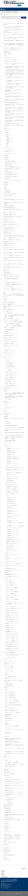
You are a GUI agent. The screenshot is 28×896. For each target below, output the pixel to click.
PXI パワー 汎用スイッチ (11, 503)
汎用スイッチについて (9, 706)
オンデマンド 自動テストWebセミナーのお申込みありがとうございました (13, 264)
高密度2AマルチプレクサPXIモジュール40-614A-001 (14, 419)
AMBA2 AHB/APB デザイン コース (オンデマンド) (14, 792)
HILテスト (7, 722)
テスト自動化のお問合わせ (9, 329)
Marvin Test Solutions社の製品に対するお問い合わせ (13, 235)
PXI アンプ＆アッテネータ (11, 474)
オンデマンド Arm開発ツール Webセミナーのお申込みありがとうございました (13, 253)
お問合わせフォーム (7, 270)
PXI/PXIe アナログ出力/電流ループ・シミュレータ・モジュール (15, 470)
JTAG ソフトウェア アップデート (9, 842)
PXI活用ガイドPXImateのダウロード (10, 243)
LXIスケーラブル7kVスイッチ (11, 606)
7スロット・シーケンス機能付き (12, 591)
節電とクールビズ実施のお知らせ (9, 302)
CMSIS (5, 188)
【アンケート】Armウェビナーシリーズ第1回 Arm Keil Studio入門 (13, 24)
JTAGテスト (5, 853)
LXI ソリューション (7, 578)
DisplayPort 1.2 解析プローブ (9, 335)
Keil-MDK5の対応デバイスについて (11, 163)
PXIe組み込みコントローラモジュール (13, 570)
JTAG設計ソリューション (9, 350)
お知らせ (5, 856)
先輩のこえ (7, 825)
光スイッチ (7, 734)
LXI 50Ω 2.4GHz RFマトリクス (11, 619)
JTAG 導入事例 (7, 387)
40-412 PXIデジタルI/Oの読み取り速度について (14, 704)
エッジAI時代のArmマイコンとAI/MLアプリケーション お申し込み (15, 81)
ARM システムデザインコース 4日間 (12, 783)
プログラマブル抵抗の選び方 (10, 697)
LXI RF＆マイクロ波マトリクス (10, 610)
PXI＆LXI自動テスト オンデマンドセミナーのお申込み (14, 754)
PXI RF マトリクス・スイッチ (11, 550)
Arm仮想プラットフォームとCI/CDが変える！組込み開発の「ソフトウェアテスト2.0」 (14, 100)
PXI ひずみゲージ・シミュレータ (12, 463)
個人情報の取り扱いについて (10, 810)
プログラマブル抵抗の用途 (10, 695)
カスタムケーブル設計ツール (10, 667)
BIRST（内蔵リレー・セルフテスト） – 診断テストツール (14, 681)
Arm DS (5, 170)
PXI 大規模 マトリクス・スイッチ (13, 520)
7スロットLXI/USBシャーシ (11, 589)
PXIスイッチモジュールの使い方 (11, 699)
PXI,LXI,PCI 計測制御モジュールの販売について (13, 836)
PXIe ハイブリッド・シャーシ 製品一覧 (13, 563)
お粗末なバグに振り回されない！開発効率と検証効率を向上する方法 (14, 118)
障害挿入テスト (8, 724)
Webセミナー (6, 55)
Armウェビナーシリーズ (9, 57)
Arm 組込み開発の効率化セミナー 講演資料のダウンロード (13, 41)
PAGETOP (24, 868)
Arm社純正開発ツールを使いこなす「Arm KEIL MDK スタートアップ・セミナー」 (14, 105)
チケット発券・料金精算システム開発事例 (12, 323)
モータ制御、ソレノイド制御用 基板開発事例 (12, 325)
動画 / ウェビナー (7, 128)
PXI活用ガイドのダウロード (8, 245)
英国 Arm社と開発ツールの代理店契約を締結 (12, 835)
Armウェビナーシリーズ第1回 (11, 59)
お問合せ (5, 829)
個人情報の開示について (9, 812)
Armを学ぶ (7, 130)
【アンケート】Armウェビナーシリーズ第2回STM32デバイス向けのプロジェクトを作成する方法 (13, 27)
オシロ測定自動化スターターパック (11, 576)
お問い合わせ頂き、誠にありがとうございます (12, 267)
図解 (7, 143)
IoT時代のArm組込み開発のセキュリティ (12, 102)
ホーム (2, 870)
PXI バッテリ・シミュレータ (11, 465)
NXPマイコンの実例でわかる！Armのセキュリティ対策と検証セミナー (14, 114)
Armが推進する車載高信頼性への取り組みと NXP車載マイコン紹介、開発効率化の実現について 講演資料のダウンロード (13, 45)
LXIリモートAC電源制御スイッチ (11, 652)
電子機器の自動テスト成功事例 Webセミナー (13, 741)
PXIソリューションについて (10, 691)
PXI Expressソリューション (10, 561)
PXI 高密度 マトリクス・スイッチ (13, 531)
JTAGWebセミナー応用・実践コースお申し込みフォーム (13, 210)
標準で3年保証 (7, 771)
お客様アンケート (6, 840)
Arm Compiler (6, 178)
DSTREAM (6, 184)
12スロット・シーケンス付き (11, 595)
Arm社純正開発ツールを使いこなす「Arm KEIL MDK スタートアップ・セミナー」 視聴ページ (14, 108)
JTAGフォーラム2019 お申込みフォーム (10, 224)
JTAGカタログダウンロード (8, 218)
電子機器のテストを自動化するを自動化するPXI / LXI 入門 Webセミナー (13, 739)
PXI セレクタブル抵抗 (10, 493)
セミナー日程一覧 (7, 801)
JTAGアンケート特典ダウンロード (9, 212)
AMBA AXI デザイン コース (10, 790)
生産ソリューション (8, 352)
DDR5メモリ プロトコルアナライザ (10, 337)
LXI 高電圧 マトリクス (10, 629)
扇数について (8, 134)
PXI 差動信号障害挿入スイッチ (12, 452)
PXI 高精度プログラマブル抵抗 (11, 486)
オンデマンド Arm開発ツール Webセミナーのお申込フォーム (13, 250)
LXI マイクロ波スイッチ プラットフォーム (13, 650)
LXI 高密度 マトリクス (10, 625)
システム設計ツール (7, 421)
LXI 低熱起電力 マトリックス (11, 631)
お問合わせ (6, 155)
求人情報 (5, 298)
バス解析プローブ (6, 331)
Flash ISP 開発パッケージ (10, 381)
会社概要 (2, 871)
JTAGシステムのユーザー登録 (8, 222)
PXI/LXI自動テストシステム (8, 414)
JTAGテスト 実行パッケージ (11, 375)
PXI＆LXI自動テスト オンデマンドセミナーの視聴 (14, 751)
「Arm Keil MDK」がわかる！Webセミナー (13, 123)
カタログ (6, 760)
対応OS (6, 674)
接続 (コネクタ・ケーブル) (9, 665)
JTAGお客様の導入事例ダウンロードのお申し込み (12, 216)
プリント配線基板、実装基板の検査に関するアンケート (13, 284)
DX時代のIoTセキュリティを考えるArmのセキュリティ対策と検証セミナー (14, 111)
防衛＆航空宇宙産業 (8, 718)
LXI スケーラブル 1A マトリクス (12, 635)
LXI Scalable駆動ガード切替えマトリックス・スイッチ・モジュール (15, 604)
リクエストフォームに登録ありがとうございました (12, 288)
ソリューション (7, 348)
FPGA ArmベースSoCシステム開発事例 (11, 320)
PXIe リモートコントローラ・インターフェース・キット (15, 566)
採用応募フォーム (8, 827)
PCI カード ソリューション (9, 661)
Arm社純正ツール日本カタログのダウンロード (11, 49)
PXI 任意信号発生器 (9, 480)
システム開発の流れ (7, 313)
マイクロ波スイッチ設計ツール (10, 657)
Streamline (6, 182)
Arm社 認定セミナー (7, 775)
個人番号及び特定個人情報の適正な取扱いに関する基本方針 (14, 815)
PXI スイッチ (8, 495)
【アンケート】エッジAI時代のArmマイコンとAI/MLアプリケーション (13, 35)
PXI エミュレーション (10, 446)
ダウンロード (6, 147)
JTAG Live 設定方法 (9, 364)
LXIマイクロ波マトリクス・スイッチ (12, 617)
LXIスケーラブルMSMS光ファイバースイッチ (14, 608)
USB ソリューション (8, 659)
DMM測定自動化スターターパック (11, 574)
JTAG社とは (6, 389)
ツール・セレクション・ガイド (10, 153)
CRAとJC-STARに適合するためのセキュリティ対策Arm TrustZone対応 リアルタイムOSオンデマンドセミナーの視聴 (15, 74)
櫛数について (8, 136)
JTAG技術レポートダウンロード (9, 230)
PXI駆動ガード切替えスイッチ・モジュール (14, 541)
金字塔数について (9, 138)
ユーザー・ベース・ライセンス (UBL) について (12, 180)
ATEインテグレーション (9, 368)
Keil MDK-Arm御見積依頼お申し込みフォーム (13, 166)
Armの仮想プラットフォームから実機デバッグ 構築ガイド (14, 126)
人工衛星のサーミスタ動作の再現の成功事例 (13, 435)
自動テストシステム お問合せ (9, 773)
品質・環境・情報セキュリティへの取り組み (12, 819)
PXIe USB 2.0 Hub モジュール (11, 568)
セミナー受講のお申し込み (9, 799)
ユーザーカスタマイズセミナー (10, 797)
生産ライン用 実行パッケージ (11, 383)
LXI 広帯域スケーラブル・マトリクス (12, 612)
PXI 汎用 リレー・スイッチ (11, 497)
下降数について (9, 141)
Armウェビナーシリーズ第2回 (11, 61)
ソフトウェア (7, 360)
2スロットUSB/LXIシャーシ (11, 582)
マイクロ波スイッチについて (10, 708)
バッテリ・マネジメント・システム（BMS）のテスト (14, 730)
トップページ (5, 280)
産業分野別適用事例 (7, 714)
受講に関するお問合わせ (8, 805)
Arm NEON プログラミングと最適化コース (13, 779)
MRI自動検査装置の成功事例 (10, 440)
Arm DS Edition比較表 (9, 172)
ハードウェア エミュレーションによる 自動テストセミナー (14, 749)
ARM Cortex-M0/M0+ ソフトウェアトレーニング (14, 781)
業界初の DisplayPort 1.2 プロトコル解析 (11, 838)
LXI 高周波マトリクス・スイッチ (12, 615)
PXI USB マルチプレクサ (10, 537)
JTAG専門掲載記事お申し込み (8, 228)
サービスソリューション (9, 354)
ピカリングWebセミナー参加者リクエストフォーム (12, 282)
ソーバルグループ (7, 831)
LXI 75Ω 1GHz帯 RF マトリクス (11, 621)
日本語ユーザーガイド (9, 151)
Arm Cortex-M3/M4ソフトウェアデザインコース (13, 788)
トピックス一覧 (6, 833)
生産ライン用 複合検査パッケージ (12, 385)
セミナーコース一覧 (7, 777)
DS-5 (5, 197)
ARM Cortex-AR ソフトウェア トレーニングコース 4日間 (14, 786)
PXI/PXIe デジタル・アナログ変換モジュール (14, 472)
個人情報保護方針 (7, 808)
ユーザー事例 (6, 423)
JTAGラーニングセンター (8, 226)
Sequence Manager (8, 683)
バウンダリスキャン (7, 346)
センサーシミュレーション (10, 727)
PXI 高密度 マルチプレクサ (12, 511)
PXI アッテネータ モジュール (12, 476)
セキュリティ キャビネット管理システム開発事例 (13, 321)
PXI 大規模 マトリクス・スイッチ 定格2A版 (16, 525)
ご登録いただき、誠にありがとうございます (11, 276)
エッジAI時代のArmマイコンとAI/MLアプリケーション (14, 78)
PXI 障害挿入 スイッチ (11, 454)
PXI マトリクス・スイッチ (11, 518)
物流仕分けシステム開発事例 (9, 327)
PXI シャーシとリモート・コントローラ (12, 554)
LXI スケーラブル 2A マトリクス (12, 637)
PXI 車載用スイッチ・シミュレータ (12, 448)
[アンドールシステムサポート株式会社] (14, 2)
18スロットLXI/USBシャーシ (11, 597)
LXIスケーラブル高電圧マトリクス (12, 640)
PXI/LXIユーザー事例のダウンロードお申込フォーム (12, 239)
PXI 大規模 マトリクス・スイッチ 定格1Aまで (16, 523)
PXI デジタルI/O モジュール (11, 482)
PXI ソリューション (7, 442)
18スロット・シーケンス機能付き (12, 599)
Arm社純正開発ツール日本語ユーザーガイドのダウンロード (13, 200)
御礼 (4, 292)
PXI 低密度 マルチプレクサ (12, 513)
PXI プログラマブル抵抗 (10, 484)
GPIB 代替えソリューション (9, 663)
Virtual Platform (7, 189)
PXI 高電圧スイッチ (10, 507)
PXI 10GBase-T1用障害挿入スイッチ (13, 458)
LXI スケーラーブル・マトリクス (12, 633)
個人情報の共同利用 (8, 817)
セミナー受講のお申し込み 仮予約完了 (10, 278)
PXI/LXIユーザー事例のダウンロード (10, 237)
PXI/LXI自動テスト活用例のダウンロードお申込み (15, 764)
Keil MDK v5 (6, 159)
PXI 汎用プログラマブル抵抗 (11, 488)
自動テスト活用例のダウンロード (9, 309)
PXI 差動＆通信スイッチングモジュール (13, 539)
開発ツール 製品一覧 (8, 53)
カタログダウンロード (9, 149)
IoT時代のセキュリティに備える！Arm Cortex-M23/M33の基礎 (13, 90)
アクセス (2, 872)
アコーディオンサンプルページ (9, 247)
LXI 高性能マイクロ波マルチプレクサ (12, 648)
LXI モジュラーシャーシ (9, 580)
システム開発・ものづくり (8, 311)
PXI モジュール (7, 444)
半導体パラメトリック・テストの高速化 (12, 712)
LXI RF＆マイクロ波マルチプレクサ (11, 642)
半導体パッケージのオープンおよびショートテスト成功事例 (14, 430)
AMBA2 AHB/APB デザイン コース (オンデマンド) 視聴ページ (15, 795)
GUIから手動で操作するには (10, 676)
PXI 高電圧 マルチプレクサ (12, 516)
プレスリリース (5, 847)
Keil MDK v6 (6, 157)
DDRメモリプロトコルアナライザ (10, 341)
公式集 (7, 145)
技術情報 (5, 687)
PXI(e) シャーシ (8, 556)
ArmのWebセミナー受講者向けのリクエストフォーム (13, 48)
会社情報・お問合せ (7, 806)
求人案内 (5, 823)
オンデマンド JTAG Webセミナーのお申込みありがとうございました (13, 258)
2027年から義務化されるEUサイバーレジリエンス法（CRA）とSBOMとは (14, 87)
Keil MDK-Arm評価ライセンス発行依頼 (12, 168)
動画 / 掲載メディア (7, 769)
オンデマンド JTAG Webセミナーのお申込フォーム (12, 255)
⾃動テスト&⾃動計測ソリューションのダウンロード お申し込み (13, 307)
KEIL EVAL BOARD (7, 195)
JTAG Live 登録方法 (9, 362)
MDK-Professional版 (8, 165)
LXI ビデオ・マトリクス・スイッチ (12, 614)
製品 (5, 356)
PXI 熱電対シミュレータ (10, 461)
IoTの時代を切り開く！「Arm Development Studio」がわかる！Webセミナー (14, 121)
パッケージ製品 (8, 369)
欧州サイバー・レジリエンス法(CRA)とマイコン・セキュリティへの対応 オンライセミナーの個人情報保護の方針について (13, 295)
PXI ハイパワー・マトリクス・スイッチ (14, 527)
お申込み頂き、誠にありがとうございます (11, 274)
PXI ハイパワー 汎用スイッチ (12, 505)
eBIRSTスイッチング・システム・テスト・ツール (14, 678)
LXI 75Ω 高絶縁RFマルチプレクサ (12, 646)
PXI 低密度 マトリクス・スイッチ (13, 535)
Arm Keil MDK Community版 (10, 161)
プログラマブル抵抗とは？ (10, 693)
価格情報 (5, 401)
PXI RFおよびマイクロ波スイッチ (12, 543)
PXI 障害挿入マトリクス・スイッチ (13, 456)
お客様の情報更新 (6, 272)
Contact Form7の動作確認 (8, 205)
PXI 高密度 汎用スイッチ (11, 499)
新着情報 (5, 416)
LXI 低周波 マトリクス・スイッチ (11, 623)
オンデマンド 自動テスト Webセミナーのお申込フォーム (13, 261)
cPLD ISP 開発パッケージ (10, 379)
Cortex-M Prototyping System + (10, 193)
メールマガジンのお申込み (8, 286)
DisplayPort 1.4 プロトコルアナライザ (11, 333)
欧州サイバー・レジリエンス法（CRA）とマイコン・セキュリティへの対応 (14, 64)
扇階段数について (9, 140)
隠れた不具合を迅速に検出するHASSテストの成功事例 (14, 433)
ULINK (5, 186)
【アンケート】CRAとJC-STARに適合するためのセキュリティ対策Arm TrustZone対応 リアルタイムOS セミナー (13, 31)
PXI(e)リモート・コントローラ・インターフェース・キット (14, 559)
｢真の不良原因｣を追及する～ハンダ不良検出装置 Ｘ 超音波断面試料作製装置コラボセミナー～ (14, 397)
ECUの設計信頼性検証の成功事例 (11, 425)
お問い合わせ (6, 412)
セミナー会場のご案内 (8, 803)
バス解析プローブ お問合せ (9, 343)
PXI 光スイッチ (8, 552)
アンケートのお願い (7, 399)
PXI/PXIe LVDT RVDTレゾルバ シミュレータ (14, 467)
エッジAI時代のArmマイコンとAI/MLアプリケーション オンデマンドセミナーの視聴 (15, 84)
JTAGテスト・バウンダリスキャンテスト (10, 345)
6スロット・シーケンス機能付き (12, 587)
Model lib (6, 844)
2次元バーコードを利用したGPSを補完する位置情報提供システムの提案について (14, 315)
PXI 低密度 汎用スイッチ (11, 501)
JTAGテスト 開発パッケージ (11, 373)
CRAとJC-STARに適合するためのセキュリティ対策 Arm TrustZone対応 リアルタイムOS (14, 67)
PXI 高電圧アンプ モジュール (12, 478)
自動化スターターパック (8, 572)
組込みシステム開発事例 (8, 318)
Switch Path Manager (9, 685)
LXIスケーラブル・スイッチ (10, 601)
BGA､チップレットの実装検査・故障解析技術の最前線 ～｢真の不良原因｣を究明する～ (14, 394)
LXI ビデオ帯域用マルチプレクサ (12, 644)
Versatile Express (7, 191)
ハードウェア (7, 358)
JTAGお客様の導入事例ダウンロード (10, 214)
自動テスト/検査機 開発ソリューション (10, 304)
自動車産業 (7, 716)
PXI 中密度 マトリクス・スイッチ (13, 533)
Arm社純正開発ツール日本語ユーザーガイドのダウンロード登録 (13, 203)
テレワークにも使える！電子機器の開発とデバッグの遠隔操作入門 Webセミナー (14, 745)
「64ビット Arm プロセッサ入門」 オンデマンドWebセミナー (14, 94)
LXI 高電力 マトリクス (10, 627)
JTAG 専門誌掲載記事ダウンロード (9, 207)
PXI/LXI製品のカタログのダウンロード (10, 241)
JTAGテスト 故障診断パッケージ (11, 377)
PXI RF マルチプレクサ (10, 548)
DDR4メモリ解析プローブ (9, 339)
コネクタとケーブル (8, 669)
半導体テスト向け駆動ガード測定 (11, 710)
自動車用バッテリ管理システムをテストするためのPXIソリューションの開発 (14, 438)
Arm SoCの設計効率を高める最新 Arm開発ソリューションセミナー (14, 97)
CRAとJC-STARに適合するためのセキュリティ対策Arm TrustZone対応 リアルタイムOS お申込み (15, 70)
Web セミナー (6, 736)
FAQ (5, 410)
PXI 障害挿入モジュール (10, 450)
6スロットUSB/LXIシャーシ (11, 585)
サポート (5, 405)
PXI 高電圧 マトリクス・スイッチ (13, 529)
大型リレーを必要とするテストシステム (12, 702)
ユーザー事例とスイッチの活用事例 (11, 762)
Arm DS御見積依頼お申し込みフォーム (12, 174)
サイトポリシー (7, 821)
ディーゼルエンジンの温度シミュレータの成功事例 (14, 427)
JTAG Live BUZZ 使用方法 (10, 366)
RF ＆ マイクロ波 (8, 720)
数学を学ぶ (7, 132)
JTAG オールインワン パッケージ (12, 371)
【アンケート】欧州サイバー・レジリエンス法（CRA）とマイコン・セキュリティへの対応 (13, 38)
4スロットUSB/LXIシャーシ (11, 584)
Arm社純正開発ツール (7, 51)
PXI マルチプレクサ (9, 509)
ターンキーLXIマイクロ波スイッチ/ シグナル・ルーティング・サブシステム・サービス (14, 655)
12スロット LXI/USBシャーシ (11, 593)
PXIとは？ (7, 689)
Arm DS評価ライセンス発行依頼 (11, 176)
